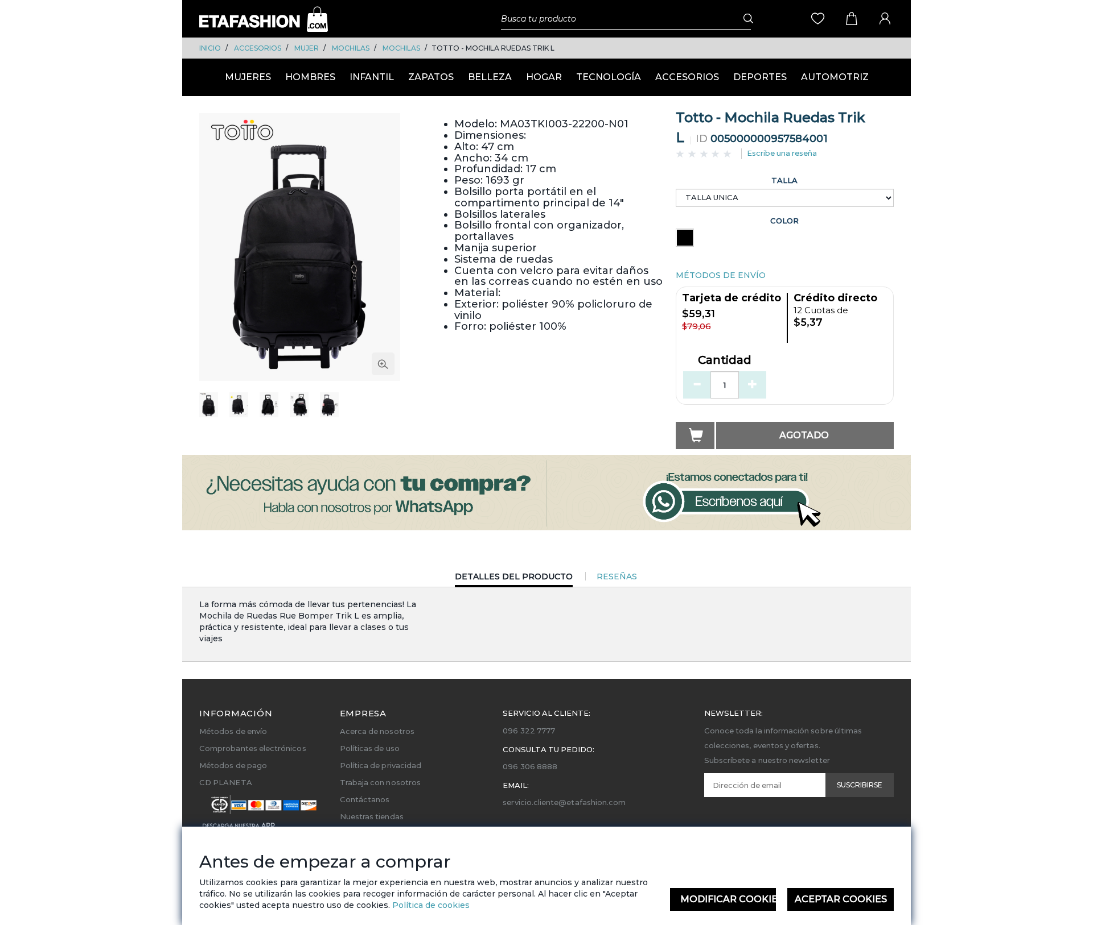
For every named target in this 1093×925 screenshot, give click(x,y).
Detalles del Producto (514, 579)
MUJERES (248, 77)
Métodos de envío (233, 731)
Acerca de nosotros (377, 731)
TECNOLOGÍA (608, 77)
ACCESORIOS (257, 48)
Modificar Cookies (728, 899)
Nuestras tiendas (372, 816)
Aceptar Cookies (841, 899)
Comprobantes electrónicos (252, 748)
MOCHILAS (350, 48)
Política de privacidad (380, 765)
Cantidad (724, 360)
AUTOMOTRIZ (835, 77)
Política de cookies (430, 905)
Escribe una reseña (782, 152)
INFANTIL (372, 77)
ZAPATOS (431, 77)
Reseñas (617, 576)
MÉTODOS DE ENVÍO (721, 275)
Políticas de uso (370, 748)
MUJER (306, 48)
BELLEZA (490, 77)
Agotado (804, 435)
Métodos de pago (233, 765)
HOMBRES (310, 77)
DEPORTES (760, 77)
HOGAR (544, 77)
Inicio (210, 48)
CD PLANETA (225, 782)
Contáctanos (365, 799)
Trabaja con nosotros (380, 782)
